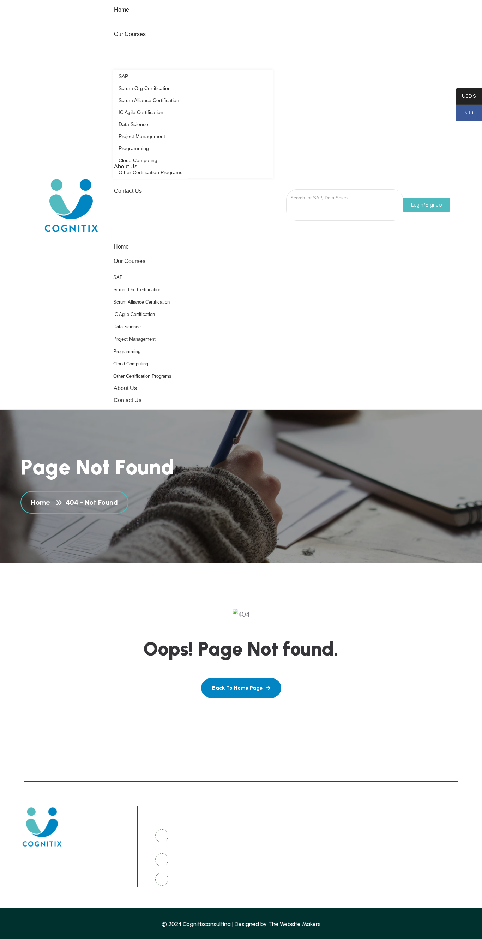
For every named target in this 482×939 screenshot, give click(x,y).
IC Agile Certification (134, 314)
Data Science (127, 326)
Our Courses (129, 261)
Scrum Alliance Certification (141, 302)
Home (121, 247)
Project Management (134, 339)
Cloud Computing (130, 363)
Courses (385, 865)
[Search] (365, 197)
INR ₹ (465, 114)
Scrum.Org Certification (137, 289)
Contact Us (127, 400)
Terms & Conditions (334, 865)
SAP (118, 277)
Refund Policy (392, 852)
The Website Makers (294, 924)
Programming (126, 351)
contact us (323, 878)
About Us (125, 388)
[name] (241, 688)
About (316, 852)
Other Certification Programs (142, 376)
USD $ (466, 97)
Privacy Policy (392, 839)
